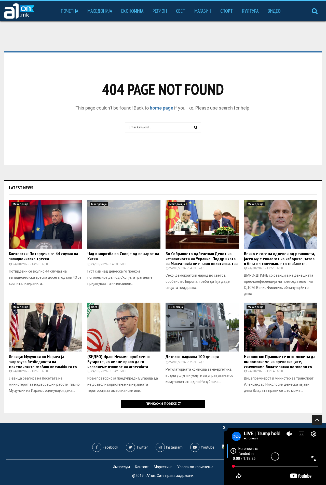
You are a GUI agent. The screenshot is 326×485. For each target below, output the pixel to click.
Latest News (21, 188)
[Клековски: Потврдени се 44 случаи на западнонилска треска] (45, 224)
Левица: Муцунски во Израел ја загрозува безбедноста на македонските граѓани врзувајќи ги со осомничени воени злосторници (43, 364)
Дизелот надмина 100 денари (192, 356)
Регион (160, 11)
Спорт (226, 11)
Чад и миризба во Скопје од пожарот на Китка (123, 256)
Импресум (121, 467)
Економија (132, 11)
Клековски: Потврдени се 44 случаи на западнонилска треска (43, 256)
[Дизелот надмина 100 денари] (202, 327)
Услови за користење (195, 467)
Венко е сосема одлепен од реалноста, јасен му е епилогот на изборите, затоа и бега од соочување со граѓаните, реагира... (279, 261)
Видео (274, 11)
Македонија (99, 11)
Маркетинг (163, 467)
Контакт (142, 467)
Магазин (202, 11)
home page (161, 108)
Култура (250, 11)
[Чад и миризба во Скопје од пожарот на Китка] (124, 224)
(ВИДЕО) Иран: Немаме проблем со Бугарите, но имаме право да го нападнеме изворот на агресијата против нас (119, 364)
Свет (180, 11)
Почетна (69, 11)
